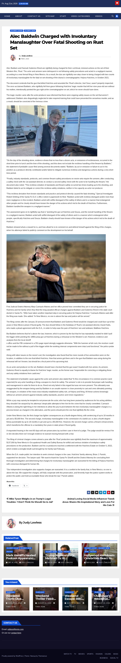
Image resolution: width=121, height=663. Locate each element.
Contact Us (34, 16)
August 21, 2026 (15, 603)
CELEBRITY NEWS (30, 30)
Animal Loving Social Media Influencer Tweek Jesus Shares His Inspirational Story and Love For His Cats (88, 502)
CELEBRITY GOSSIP (17, 30)
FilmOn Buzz (11, 592)
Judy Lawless (27, 56)
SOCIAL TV (114, 658)
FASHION (99, 654)
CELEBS (108, 654)
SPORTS (90, 654)
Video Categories (80, 16)
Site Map (50, 16)
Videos (98, 16)
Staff (63, 16)
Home (7, 16)
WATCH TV (68, 654)
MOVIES (81, 654)
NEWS (60, 551)
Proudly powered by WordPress (13, 656)
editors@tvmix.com (16, 629)
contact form (16, 633)
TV (75, 654)
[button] (113, 16)
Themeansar (42, 656)
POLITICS (9, 551)
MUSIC (115, 654)
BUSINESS (104, 658)
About (18, 16)
